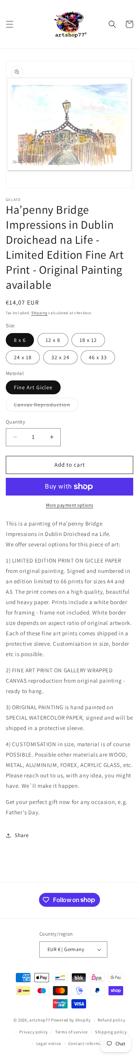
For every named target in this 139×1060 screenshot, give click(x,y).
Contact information (89, 1043)
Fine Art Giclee (33, 387)
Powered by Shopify (71, 1020)
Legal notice (48, 1043)
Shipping (39, 312)
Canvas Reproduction (46, 406)
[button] (9, 24)
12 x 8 (53, 340)
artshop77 (39, 1020)
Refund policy (111, 1020)
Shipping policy (111, 1032)
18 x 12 (88, 340)
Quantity (15, 422)
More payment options (69, 505)
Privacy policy (33, 1032)
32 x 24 (60, 357)
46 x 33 (98, 357)
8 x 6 (20, 340)
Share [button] (22, 835)
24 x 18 (23, 357)
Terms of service (71, 1032)
